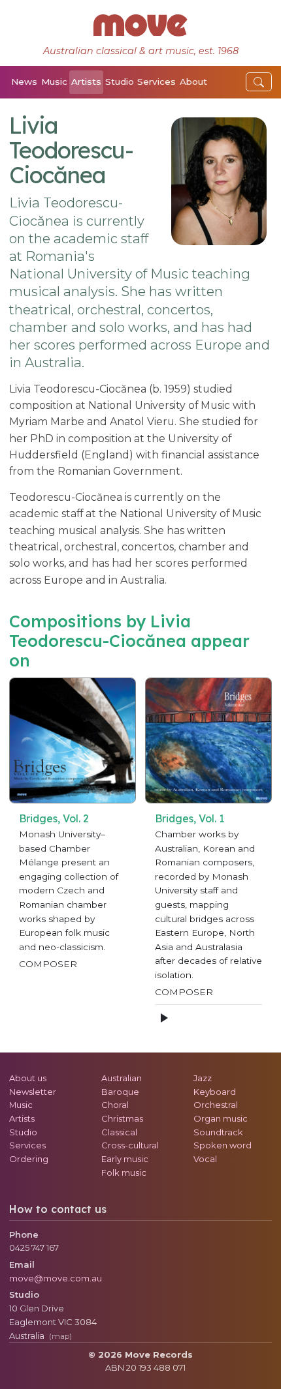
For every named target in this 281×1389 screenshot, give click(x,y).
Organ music (220, 1118)
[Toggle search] (259, 81)
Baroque (120, 1091)
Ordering (28, 1159)
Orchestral (215, 1104)
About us (27, 1078)
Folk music (123, 1172)
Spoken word (222, 1145)
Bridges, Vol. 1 (189, 818)
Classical (119, 1132)
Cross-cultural (130, 1145)
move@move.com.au (55, 1278)
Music (54, 81)
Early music (124, 1159)
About (193, 81)
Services (156, 81)
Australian (121, 1078)
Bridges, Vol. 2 (54, 818)
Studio (119, 81)
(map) (60, 1336)
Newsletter (32, 1091)
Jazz (202, 1078)
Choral (115, 1104)
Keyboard (214, 1091)
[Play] (163, 1017)
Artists (86, 81)
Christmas (122, 1118)
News (24, 81)
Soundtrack (218, 1132)
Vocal (205, 1159)
